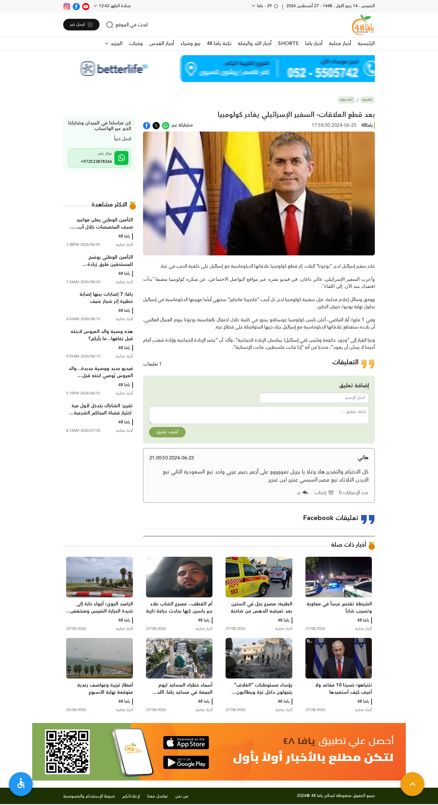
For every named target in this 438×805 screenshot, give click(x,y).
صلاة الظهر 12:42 (114, 6)
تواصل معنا (157, 796)
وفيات (136, 43)
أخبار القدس (161, 43)
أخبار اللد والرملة (254, 43)
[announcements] (219, 68)
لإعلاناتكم (131, 796)
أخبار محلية (340, 43)
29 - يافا (264, 6)
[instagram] (66, 6)
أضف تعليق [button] (167, 432)
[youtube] (85, 6)
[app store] (186, 743)
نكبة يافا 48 (219, 43)
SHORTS (288, 43)
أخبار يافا (313, 43)
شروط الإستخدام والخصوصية (89, 796)
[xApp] (156, 125)
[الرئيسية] (363, 24)
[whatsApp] (165, 125)
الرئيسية (366, 43)
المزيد (115, 43)
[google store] (186, 762)
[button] (324, 492)
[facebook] (76, 6)
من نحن (181, 796)
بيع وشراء (190, 43)
